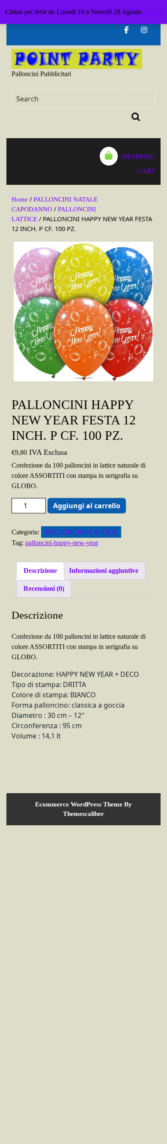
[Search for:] (69, 99)
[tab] (16, 161)
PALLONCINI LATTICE (81, 532)
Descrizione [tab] (40, 570)
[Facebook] (130, 30)
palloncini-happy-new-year (61, 542)
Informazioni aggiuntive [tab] (103, 570)
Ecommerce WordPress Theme (78, 804)
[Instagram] (147, 30)
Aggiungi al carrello (86, 505)
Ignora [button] (153, 11)
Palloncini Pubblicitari (41, 73)
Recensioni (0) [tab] (44, 588)
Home (20, 199)
